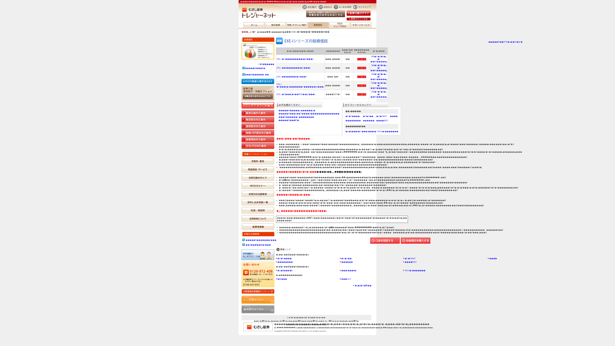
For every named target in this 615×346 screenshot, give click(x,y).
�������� (353, 120)
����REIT (382, 120)
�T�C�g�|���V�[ (298, 317)
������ (368, 120)
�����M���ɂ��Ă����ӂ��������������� (309, 114)
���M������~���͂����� (296, 117)
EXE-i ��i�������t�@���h (294, 68)
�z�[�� (261, 32)
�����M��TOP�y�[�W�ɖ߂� (505, 42)
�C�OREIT (381, 116)
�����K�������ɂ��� (261, 240)
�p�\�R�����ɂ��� (342, 321)
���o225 (346, 279)
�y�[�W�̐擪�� (363, 285)
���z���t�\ (369, 131)
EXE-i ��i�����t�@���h (292, 77)
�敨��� (282, 279)
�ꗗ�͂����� (267, 64)
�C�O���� (352, 116)
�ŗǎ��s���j (292, 321)
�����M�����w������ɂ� (297, 110)
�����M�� (278, 32)
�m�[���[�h (353, 131)
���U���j (306, 321)
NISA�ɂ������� (387, 131)
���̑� (394, 116)
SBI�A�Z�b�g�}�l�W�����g (378, 59)
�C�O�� (368, 116)
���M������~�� (257, 75)
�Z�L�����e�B (273, 321)
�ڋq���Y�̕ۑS (322, 321)
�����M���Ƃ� (255, 68)
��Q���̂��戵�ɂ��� (258, 245)
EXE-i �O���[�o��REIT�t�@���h (296, 94)
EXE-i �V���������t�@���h (295, 59)
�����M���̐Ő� (289, 120)
